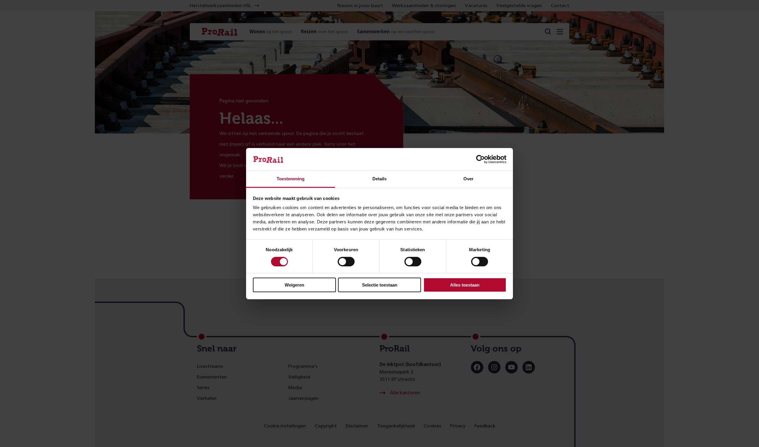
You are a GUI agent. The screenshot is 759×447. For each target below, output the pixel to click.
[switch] (346, 261)
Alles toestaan (464, 284)
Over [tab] (468, 178)
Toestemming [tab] (290, 178)
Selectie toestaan (379, 284)
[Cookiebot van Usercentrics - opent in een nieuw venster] (480, 159)
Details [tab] (379, 178)
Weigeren (294, 284)
